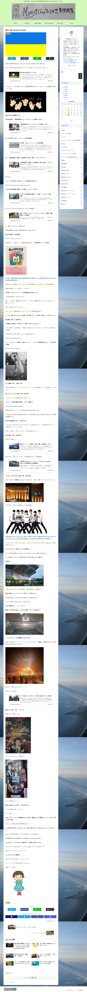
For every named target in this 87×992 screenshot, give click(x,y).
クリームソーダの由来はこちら (71, 62)
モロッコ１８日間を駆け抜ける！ (71, 157)
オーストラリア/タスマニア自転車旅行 (71, 140)
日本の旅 (71, 167)
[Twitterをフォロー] (24, 916)
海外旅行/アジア (71, 173)
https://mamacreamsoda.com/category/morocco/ (17, 185)
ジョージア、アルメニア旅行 (71, 153)
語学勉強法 (71, 200)
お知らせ (71, 143)
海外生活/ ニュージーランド (71, 194)
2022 (66, 95)
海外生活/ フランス (71, 197)
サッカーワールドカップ (71, 150)
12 (68, 110)
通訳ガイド (71, 204)
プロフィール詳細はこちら (70, 59)
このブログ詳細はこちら (69, 61)
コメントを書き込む (30, 977)
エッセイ (8, 902)
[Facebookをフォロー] (37, 916)
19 (68, 112)
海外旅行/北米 (71, 184)
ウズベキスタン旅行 (71, 133)
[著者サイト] (11, 916)
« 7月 (71, 120)
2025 (66, 89)
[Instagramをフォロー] (50, 916)
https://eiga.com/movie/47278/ (13, 338)
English (71, 130)
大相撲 (71, 160)
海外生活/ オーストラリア (71, 190)
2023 (66, 93)
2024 (66, 91)
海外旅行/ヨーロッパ (71, 177)
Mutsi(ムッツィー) (71, 39)
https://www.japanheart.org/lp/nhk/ (14, 406)
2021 (66, 97)
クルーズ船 (71, 147)
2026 (66, 87)
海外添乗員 (71, 187)
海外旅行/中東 (71, 180)
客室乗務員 (71, 163)
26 (68, 115)
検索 (62, 72)
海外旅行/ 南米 (71, 170)
